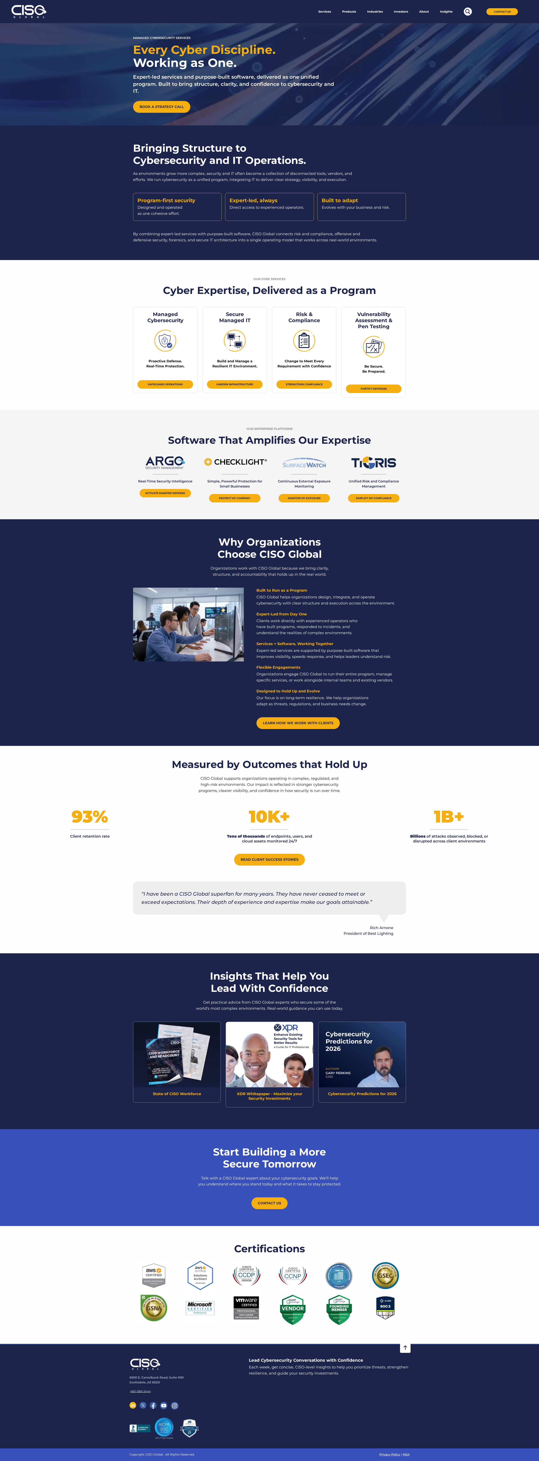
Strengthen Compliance (304, 384)
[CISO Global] (29, 11)
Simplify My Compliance (374, 498)
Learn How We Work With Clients (298, 723)
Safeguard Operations (165, 384)
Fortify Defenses (374, 388)
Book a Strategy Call (162, 107)
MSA (406, 1454)
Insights (446, 11)
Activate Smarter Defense (165, 493)
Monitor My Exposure (304, 498)
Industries (375, 11)
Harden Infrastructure (234, 384)
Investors (401, 11)
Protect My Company (234, 498)
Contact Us (502, 11)
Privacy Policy (389, 1454)
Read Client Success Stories (269, 860)
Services (324, 11)
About (424, 11)
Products (349, 11)
